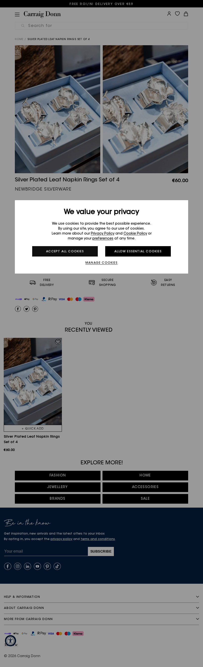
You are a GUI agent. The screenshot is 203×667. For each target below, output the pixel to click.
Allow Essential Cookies (138, 251)
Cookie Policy (135, 234)
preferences (102, 238)
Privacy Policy (102, 234)
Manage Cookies (101, 262)
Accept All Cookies (65, 251)
